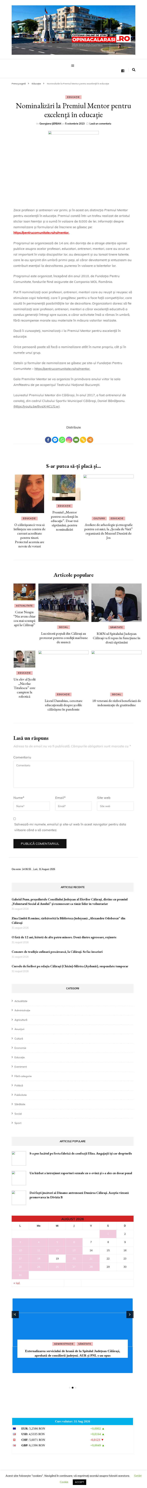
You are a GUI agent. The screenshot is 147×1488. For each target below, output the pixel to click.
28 (91, 1266)
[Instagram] (69, 437)
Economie (20, 1048)
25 (38, 1266)
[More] (90, 437)
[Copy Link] (83, 437)
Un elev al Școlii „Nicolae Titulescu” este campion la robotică (24, 688)
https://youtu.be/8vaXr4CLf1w (36, 406)
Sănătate (116, 627)
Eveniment (21, 1066)
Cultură (99, 518)
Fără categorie (23, 1076)
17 (20, 1258)
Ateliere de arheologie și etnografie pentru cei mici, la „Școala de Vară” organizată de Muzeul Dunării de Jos (108, 531)
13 (74, 1250)
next (130, 1314)
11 (38, 1250)
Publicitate (21, 1095)
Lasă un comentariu (100, 123)
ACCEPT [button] (79, 1482)
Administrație (22, 1010)
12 (57, 1250)
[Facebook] (48, 437)
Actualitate (24, 605)
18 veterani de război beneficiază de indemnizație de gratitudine (116, 702)
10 (20, 1250)
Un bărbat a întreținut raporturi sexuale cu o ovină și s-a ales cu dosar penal (81, 1173)
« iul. (17, 1283)
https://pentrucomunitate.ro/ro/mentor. (41, 233)
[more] (90, 440)
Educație (73, 97)
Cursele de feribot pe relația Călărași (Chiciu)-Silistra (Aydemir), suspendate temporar (70, 966)
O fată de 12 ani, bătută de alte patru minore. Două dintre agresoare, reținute (64, 937)
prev (15, 1314)
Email (60, 798)
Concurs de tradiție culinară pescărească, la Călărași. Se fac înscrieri (57, 952)
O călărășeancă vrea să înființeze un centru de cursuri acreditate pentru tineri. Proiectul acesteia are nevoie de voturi (29, 535)
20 (74, 1258)
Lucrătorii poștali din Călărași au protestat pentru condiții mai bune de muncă (63, 637)
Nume (18, 798)
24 (20, 1266)
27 (74, 1266)
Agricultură (21, 1019)
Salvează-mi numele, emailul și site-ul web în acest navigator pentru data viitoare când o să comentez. (70, 827)
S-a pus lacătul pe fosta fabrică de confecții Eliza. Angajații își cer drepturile (81, 1153)
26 (57, 1266)
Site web (103, 798)
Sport (18, 1123)
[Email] (76, 437)
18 (38, 1258)
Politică (19, 1085)
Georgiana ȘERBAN (50, 123)
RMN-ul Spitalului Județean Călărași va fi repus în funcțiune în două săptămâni (116, 637)
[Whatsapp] (62, 437)
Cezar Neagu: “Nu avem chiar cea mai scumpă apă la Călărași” (24, 618)
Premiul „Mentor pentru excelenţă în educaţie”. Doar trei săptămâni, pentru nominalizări (64, 521)
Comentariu (22, 757)
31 (20, 1275)
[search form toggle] (133, 70)
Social (63, 627)
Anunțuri (19, 1029)
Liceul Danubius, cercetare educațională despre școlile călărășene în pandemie (63, 705)
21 (91, 1258)
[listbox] (73, 1344)
